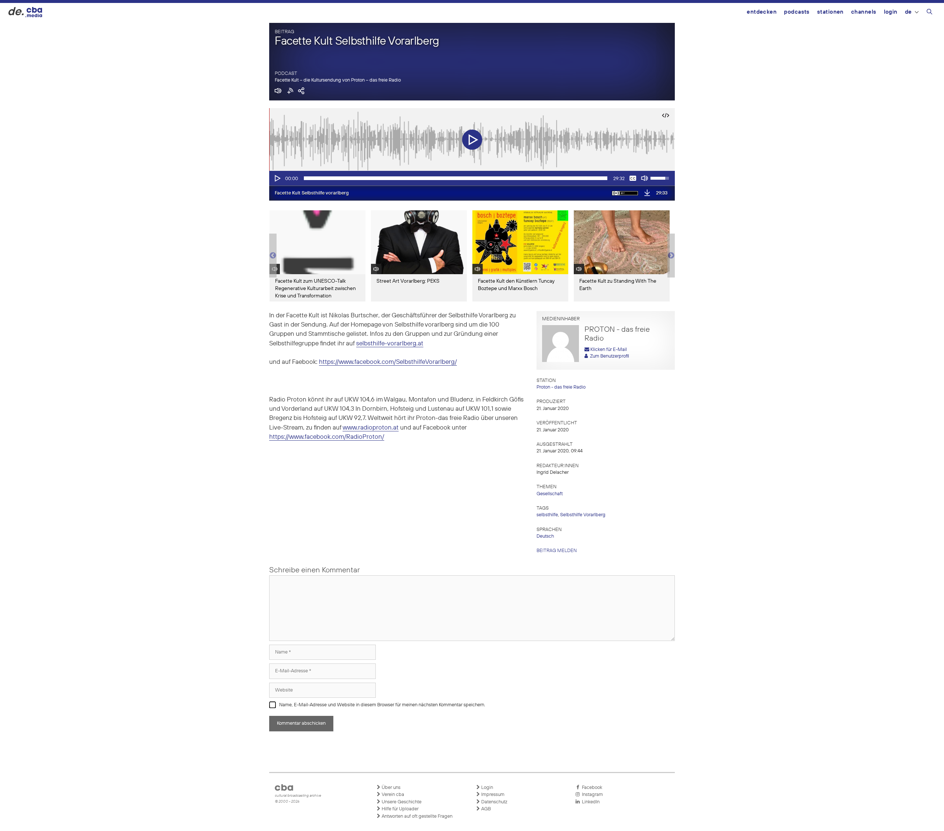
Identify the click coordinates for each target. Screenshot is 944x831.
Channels (864, 12)
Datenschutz (493, 802)
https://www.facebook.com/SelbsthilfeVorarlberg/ (388, 362)
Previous (273, 255)
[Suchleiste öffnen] (929, 13)
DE (908, 12)
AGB (485, 809)
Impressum (492, 794)
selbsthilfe (547, 515)
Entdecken (762, 12)
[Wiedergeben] (277, 178)
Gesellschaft (550, 494)
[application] (472, 178)
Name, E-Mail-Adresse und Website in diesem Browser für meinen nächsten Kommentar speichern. (382, 705)
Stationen (830, 12)
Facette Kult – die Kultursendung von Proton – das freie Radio (338, 80)
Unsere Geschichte (401, 802)
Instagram (591, 794)
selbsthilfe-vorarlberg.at (389, 344)
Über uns (390, 787)
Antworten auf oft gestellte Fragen (416, 816)
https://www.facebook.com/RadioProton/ (326, 437)
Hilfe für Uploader (400, 809)
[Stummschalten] (644, 178)
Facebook (591, 787)
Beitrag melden (557, 551)
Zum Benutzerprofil (608, 356)
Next (671, 255)
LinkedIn (590, 802)
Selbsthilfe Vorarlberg (582, 515)
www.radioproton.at (371, 428)
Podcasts (797, 12)
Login (891, 12)
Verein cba (392, 794)
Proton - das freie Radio (561, 387)
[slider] (455, 178)
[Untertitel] (632, 178)
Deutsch (545, 536)
